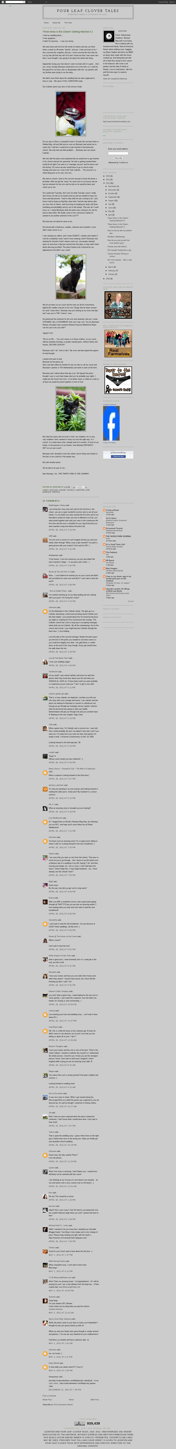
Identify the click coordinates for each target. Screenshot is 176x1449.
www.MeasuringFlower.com (69, 1287)
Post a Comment (49, 1396)
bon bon (52, 1206)
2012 (108, 180)
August (111, 201)
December (112, 186)
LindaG (51, 752)
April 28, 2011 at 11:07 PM (63, 1021)
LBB (50, 536)
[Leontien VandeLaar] (111, 440)
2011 (108, 183)
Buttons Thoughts (56, 1046)
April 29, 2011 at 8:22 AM (62, 1065)
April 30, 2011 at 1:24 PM (62, 1200)
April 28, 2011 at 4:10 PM (62, 601)
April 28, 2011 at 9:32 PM (62, 985)
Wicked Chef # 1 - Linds (58, 1225)
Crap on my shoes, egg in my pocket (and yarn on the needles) (118, 578)
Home (46, 23)
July (110, 204)
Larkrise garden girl (56, 694)
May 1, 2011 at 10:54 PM (61, 1291)
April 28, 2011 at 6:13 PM (62, 798)
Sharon (51, 854)
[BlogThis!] (80, 487)
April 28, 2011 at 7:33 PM (62, 847)
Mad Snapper (111, 568)
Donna (51, 898)
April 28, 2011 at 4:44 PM (62, 665)
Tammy (52, 1248)
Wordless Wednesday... (117, 237)
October (111, 193)
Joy (107, 555)
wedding (56, 492)
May (110, 211)
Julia (51, 724)
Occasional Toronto (114, 528)
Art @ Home (111, 518)
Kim (50, 1193)
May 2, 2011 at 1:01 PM (61, 1343)
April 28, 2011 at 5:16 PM (62, 718)
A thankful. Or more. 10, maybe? (118, 583)
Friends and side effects (117, 247)
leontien (80, 490)
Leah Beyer (53, 1027)
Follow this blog (118, 456)
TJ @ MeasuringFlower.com (60, 1277)
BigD (51, 881)
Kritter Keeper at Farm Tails (60, 956)
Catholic (71, 490)
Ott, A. (51, 804)
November (112, 190)
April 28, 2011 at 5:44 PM (62, 762)
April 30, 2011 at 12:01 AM (63, 1186)
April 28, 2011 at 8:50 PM (62, 930)
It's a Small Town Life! (115, 544)
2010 (108, 279)
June (110, 208)
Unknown (52, 607)
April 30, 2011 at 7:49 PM (62, 1241)
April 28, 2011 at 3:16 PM (62, 530)
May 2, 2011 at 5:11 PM (61, 1357)
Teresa (51, 1132)
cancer (62, 490)
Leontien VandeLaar (109, 404)
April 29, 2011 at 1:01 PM (62, 1126)
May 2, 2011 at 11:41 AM (61, 1313)
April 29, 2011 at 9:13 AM (62, 1087)
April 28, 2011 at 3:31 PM (62, 549)
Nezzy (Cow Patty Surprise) (60, 1319)
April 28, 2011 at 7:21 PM (62, 831)
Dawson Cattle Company (58, 991)
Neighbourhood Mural (114, 531)
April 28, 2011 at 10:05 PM (63, 1004)
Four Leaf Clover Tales (88, 11)
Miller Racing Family (57, 1261)
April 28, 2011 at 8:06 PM (62, 892)
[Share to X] (83, 487)
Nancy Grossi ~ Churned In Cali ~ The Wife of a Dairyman (72, 769)
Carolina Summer (56, 1309)
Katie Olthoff (54, 1363)
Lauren (51, 1168)
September (112, 197)
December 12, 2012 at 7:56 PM (65, 1390)
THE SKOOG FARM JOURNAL (118, 536)
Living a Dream (112, 510)
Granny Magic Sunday (114, 547)
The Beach (110, 563)
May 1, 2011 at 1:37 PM (61, 1255)
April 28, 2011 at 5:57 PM (62, 779)
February (111, 271)
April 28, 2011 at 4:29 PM (62, 652)
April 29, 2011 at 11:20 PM (63, 1161)
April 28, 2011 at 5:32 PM (62, 746)
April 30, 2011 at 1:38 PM (62, 1219)
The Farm (68, 23)
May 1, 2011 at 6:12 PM (61, 1271)
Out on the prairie (56, 1093)
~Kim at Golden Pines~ (58, 591)
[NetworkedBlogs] (118, 453)
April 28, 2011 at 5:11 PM (62, 688)
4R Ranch (110, 560)
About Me (56, 23)
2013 (108, 176)
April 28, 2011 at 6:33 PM (62, 812)
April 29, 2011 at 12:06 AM (63, 1040)
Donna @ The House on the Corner (63, 936)
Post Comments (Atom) (63, 1405)
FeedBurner (123, 163)
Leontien (122, 31)
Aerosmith (110, 512)
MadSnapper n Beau (57, 505)
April (110, 215)
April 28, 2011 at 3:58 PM (62, 585)
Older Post (94, 1400)
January (111, 274)
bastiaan (54, 490)
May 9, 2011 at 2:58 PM (61, 1371)
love (87, 490)
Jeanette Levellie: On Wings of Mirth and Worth (118, 590)
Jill (50, 1113)
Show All (130, 601)
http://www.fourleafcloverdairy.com (116, 122)
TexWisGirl (53, 672)
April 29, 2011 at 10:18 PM (63, 1145)
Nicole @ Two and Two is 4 (59, 572)
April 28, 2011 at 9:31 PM (62, 966)
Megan (51, 1071)
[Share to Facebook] (86, 487)
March (110, 267)
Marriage (47, 492)
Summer (52, 1297)
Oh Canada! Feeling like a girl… (120, 250)
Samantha (53, 920)
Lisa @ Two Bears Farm (58, 658)
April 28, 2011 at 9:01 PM (62, 949)
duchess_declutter (56, 785)
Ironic (108, 539)
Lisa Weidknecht (55, 818)
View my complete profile (115, 79)
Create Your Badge (109, 442)
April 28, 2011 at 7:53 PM (62, 875)
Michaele (52, 972)
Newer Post (47, 1400)
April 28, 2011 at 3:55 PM (62, 566)
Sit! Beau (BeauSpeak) (114, 571)
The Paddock (111, 552)
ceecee (52, 1011)
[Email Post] (73, 487)
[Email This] (76, 487)
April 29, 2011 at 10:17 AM (63, 1106)
